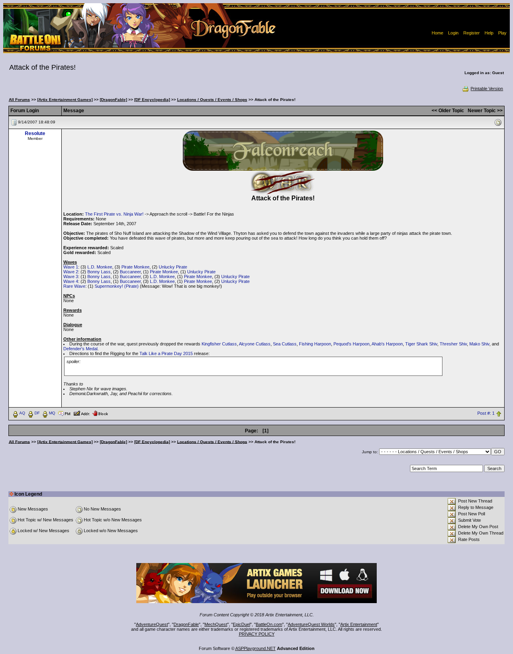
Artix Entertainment (358, 624)
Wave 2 (70, 271)
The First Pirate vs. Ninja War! (114, 214)
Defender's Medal (80, 348)
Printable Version (487, 88)
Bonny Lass (99, 271)
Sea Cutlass (285, 343)
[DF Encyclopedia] (152, 99)
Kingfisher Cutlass (219, 343)
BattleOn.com (269, 624)
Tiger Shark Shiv (421, 343)
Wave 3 (70, 276)
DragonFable (186, 624)
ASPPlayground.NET (255, 648)
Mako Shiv (479, 343)
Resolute (35, 133)
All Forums (19, 99)
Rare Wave (74, 286)
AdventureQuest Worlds (311, 624)
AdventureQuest (152, 624)
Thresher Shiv (453, 343)
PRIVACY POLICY (257, 634)
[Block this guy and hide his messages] (100, 412)
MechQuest (215, 624)
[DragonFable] (113, 99)
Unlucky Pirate (173, 266)
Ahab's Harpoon (387, 343)
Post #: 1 (486, 413)
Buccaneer (130, 271)
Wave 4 (70, 281)
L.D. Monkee (99, 266)
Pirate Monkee (135, 266)
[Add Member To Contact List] (82, 412)
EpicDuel (241, 624)
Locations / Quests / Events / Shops (212, 99)
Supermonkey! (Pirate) (117, 286)
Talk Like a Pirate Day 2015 (166, 353)
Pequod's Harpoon (351, 343)
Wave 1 (70, 266)
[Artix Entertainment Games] (65, 99)
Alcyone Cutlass (255, 343)
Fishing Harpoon (315, 343)
